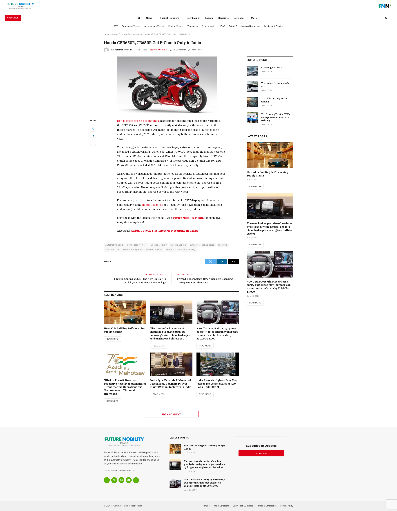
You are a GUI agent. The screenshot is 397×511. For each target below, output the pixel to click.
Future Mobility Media (188, 217)
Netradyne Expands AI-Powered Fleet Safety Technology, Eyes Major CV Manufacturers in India (170, 384)
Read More (112, 339)
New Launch (193, 18)
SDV (116, 26)
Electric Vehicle (175, 26)
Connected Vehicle (131, 26)
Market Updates (154, 249)
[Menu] (391, 17)
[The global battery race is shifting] (252, 102)
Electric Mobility (159, 245)
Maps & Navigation (250, 26)
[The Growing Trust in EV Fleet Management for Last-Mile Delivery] (252, 117)
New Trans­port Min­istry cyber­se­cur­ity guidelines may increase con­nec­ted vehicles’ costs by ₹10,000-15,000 (217, 333)
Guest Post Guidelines (243, 506)
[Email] (93, 143)
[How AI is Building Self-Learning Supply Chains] (125, 312)
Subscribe (12, 18)
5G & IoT (233, 26)
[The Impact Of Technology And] (252, 86)
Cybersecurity (209, 26)
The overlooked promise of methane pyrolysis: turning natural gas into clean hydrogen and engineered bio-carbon (170, 333)
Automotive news (114, 245)
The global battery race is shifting (274, 100)
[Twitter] (93, 128)
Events (209, 18)
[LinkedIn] (93, 136)
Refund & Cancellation (266, 506)
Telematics (192, 26)
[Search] (386, 17)
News (149, 18)
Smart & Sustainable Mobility (180, 249)
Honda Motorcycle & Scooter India (138, 120)
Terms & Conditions (220, 506)
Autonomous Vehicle (154, 26)
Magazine (223, 18)
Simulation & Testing (273, 26)
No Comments (179, 50)
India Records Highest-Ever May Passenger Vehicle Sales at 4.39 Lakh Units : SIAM (216, 384)
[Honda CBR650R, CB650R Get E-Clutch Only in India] (167, 112)
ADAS (222, 26)
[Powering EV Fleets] (252, 71)
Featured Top (112, 249)
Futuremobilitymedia (122, 50)
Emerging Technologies (130, 34)
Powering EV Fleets (271, 67)
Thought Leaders (169, 18)
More (254, 18)
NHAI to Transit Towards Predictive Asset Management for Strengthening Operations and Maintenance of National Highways (125, 387)
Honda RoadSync (153, 204)
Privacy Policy (286, 506)
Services (238, 18)
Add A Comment (171, 414)
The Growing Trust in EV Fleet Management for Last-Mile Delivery (277, 117)
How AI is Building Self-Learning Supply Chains (124, 330)
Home (106, 34)
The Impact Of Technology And (275, 85)
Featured (222, 245)
